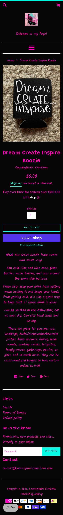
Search (7, 407)
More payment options (31, 245)
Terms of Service (14, 412)
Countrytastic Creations (42, 489)
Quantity (31, 209)
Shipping (16, 183)
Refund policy (12, 418)
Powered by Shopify (32, 494)
